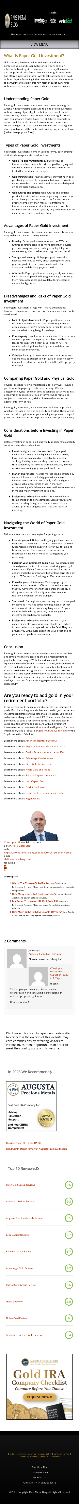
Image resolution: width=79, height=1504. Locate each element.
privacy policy (44, 1453)
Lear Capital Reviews (17, 1235)
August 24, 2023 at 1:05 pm (59, 976)
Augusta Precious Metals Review (24, 1218)
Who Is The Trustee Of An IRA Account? (34, 883)
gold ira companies (26, 1453)
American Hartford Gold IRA (41, 740)
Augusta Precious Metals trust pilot (45, 746)
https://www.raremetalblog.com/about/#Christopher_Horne (37, 852)
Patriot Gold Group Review (21, 1285)
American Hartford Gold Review (24, 1335)
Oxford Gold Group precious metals (45, 793)
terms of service (61, 1453)
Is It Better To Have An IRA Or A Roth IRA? (35, 901)
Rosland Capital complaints (41, 775)
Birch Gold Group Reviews (20, 1184)
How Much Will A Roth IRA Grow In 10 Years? (37, 912)
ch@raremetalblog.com (17, 859)
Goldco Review (14, 1301)
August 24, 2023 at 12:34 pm (45, 954)
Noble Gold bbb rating (38, 769)
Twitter (33, 1456)
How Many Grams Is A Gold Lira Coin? (33, 894)
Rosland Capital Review (19, 1251)
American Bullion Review (20, 1201)
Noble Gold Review (16, 1318)
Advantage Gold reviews (39, 758)
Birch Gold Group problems (41, 764)
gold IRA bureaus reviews (52, 730)
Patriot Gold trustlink (37, 787)
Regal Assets (33, 798)
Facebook (23, 1456)
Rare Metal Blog (22, 845)
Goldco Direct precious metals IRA (45, 752)
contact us (55, 1456)
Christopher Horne (14, 842)
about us (44, 1456)
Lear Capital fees (35, 781)
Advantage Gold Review (19, 1268)
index (12, 1453)
